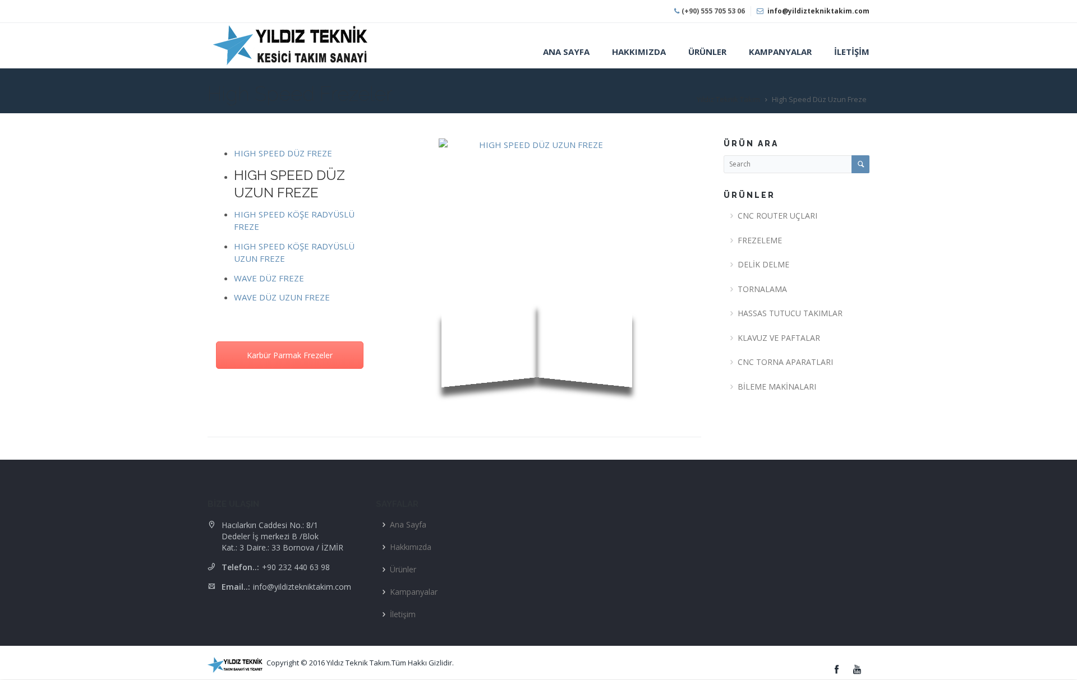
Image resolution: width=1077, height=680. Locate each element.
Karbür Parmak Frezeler (290, 355)
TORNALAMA (762, 289)
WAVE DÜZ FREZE (269, 278)
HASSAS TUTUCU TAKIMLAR (790, 313)
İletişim (403, 614)
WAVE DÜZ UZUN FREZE (282, 297)
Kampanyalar (414, 591)
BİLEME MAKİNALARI (777, 386)
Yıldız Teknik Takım (728, 99)
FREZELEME (760, 240)
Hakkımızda (410, 547)
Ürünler (403, 569)
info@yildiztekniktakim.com (818, 11)
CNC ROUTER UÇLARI (777, 215)
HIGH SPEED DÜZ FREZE (283, 153)
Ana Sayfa (408, 524)
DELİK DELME (763, 264)
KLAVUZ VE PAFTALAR (779, 337)
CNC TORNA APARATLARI (785, 362)
